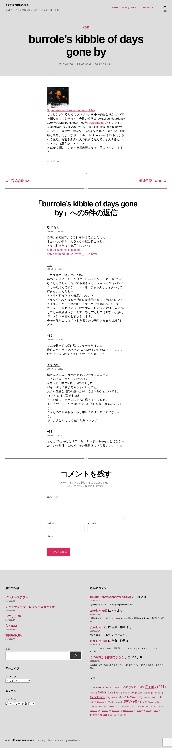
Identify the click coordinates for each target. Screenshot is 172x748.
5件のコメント (106, 64)
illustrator (148, 693)
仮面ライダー (129, 711)
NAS (93, 702)
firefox (93, 693)
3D (92, 687)
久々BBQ (11, 625)
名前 (50, 523)
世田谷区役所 (13, 635)
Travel (143, 702)
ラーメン (106, 711)
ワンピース (117, 711)
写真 (141, 711)
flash (106, 692)
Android (110, 687)
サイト (50, 536)
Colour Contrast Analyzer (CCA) (110, 596)
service (118, 702)
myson (156, 697)
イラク (102, 706)
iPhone (159, 693)
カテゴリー (10, 699)
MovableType (120, 697)
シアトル (55, 161)
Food (126, 693)
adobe (100, 687)
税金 (116, 715)
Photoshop (101, 702)
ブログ (159, 707)
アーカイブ (10, 677)
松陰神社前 (98, 714)
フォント (150, 707)
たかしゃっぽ (98, 610)
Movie (136, 697)
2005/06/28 (86, 64)
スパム (119, 707)
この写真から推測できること (108, 657)
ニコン (139, 706)
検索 (7, 648)
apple (118, 687)
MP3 (147, 697)
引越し (157, 711)
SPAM (131, 701)
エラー (110, 706)
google (136, 693)
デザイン (129, 706)
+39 (71, 64)
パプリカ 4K (13, 616)
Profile (115, 7)
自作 (123, 715)
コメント (52, 497)
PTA (110, 702)
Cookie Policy (146, 7)
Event (139, 687)
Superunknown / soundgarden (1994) (71, 110)
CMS (128, 687)
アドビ (93, 706)
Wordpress (153, 702)
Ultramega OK (99, 122)
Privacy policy (129, 7)
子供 (149, 711)
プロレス (95, 711)
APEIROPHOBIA (17, 5)
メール (91, 523)
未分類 (86, 27)
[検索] (75, 655)
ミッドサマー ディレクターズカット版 (30, 606)
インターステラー (16, 597)
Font (119, 693)
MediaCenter (100, 697)
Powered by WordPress (67, 740)
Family (155, 686)
